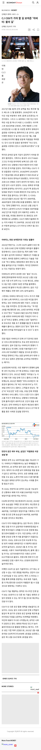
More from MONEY (9, 740)
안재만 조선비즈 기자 (9, 26)
